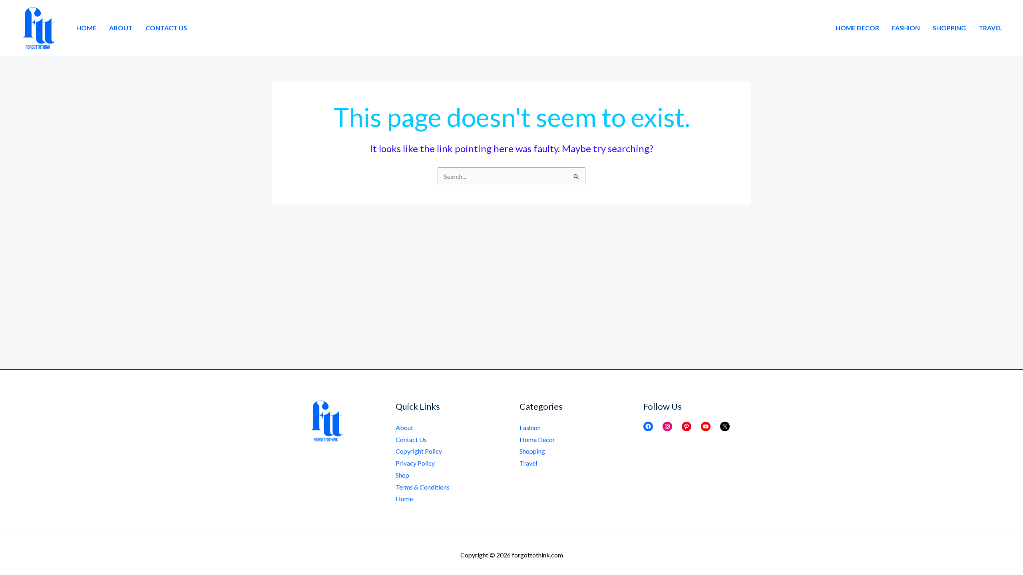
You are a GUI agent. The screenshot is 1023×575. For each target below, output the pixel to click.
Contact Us (166, 28)
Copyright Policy (419, 451)
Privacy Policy (415, 463)
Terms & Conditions (423, 487)
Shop (402, 475)
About (121, 28)
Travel (991, 28)
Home (86, 28)
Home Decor (857, 28)
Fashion (906, 28)
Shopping (949, 28)
